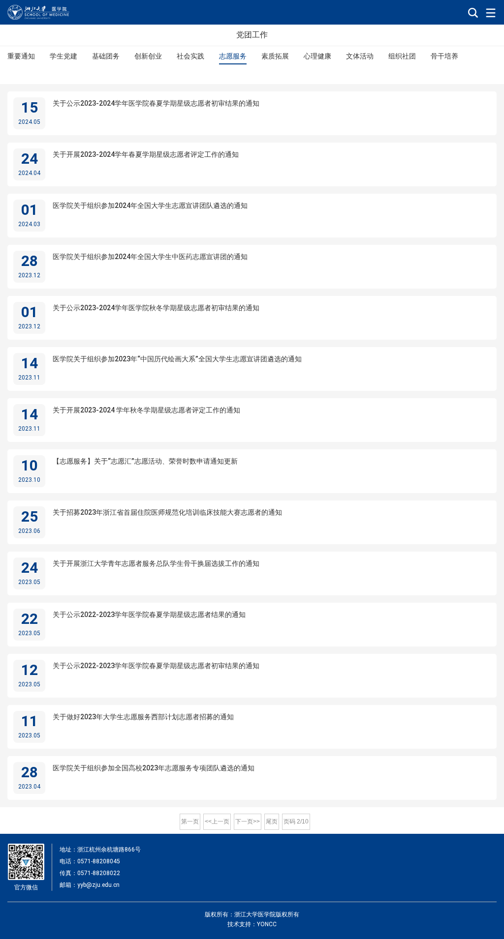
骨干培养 (444, 56)
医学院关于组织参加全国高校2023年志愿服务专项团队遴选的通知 (153, 768)
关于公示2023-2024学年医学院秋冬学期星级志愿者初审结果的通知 (156, 308)
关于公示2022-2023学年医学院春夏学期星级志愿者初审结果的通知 (156, 666)
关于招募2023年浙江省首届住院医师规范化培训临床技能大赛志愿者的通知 (167, 512)
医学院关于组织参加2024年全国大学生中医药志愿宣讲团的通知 (150, 257)
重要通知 (21, 56)
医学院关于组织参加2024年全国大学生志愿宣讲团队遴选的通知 (150, 205)
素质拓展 (275, 56)
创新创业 (148, 56)
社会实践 (190, 56)
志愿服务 (233, 56)
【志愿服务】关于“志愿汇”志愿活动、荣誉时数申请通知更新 (145, 461)
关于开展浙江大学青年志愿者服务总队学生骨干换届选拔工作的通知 (156, 563)
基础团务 (106, 56)
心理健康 (317, 56)
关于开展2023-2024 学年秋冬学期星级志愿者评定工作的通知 (146, 410)
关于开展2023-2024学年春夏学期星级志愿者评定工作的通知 (146, 154)
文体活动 (360, 56)
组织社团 (402, 56)
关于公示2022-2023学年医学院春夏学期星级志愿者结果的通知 (149, 614)
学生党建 (63, 56)
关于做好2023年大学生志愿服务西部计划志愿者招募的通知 (143, 717)
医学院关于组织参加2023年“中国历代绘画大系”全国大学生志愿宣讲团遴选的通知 (177, 359)
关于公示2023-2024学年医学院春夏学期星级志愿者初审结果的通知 (156, 103)
